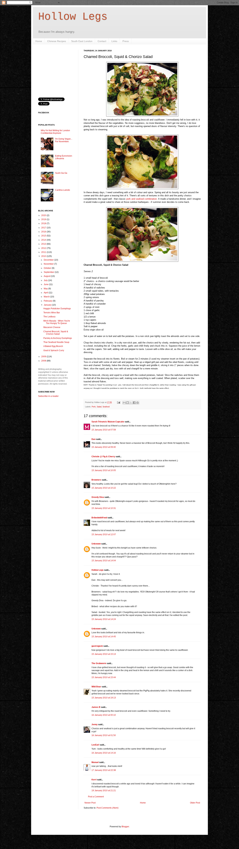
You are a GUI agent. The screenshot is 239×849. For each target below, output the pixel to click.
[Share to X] (131, 402)
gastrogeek (97, 646)
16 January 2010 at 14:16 (104, 753)
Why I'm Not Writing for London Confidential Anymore (55, 131)
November (49, 264)
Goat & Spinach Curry (53, 350)
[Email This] (124, 402)
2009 (44, 356)
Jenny (95, 724)
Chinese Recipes (56, 41)
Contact (102, 41)
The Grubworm (99, 663)
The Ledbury (49, 316)
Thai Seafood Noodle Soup (56, 342)
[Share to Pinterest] (137, 402)
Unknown (96, 544)
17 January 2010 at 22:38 (104, 770)
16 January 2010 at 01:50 (104, 735)
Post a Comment (96, 796)
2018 (44, 223)
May (46, 288)
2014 (44, 240)
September (49, 272)
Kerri (94, 779)
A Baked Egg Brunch (53, 346)
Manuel (95, 762)
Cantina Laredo (62, 190)
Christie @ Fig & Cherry (103, 456)
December (49, 260)
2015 (44, 235)
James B (96, 707)
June (46, 284)
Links (114, 41)
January (48, 305)
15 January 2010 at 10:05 (104, 470)
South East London (81, 41)
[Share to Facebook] (134, 402)
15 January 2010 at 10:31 (104, 508)
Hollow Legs (72, 17)
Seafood (106, 407)
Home (38, 41)
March (47, 296)
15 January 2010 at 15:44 (104, 677)
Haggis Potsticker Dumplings (57, 308)
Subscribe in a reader (48, 396)
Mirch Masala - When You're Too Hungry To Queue (56, 322)
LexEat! (95, 745)
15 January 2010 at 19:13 (104, 697)
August (47, 276)
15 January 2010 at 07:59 (104, 430)
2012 (44, 248)
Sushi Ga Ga (61, 173)
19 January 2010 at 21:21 (104, 790)
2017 (44, 227)
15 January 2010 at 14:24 (104, 619)
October (48, 268)
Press (125, 41)
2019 (44, 219)
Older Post (195, 803)
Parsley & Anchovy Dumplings (57, 338)
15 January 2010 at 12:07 (104, 534)
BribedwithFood (99, 517)
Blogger (125, 826)
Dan (94, 439)
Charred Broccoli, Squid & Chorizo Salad (55, 332)
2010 (44, 256)
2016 (44, 231)
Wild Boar (96, 686)
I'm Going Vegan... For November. (63, 140)
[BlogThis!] (127, 402)
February (48, 301)
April (46, 292)
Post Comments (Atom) (107, 808)
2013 (44, 244)
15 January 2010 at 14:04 (104, 560)
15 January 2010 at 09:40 (104, 447)
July (46, 280)
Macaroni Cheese (51, 327)
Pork (94, 407)
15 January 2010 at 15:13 (104, 654)
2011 (44, 252)
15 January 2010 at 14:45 (104, 636)
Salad (99, 407)
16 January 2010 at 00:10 (104, 715)
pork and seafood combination (141, 199)
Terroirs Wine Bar (51, 312)
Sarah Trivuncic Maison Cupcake (108, 421)
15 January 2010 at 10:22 (104, 488)
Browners (96, 480)
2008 (44, 361)
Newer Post (90, 803)
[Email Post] (118, 402)
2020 (44, 215)
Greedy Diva (98, 497)
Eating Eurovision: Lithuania (63, 157)
